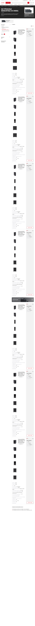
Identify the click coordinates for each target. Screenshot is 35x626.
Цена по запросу (29, 98)
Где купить (15, 4)
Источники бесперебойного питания (13, 6)
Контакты (19, 4)
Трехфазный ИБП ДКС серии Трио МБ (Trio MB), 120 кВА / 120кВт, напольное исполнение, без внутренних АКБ (21, 306)
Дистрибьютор (2, 0)
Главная (2, 6)
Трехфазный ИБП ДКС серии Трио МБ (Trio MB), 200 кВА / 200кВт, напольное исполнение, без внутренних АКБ (21, 441)
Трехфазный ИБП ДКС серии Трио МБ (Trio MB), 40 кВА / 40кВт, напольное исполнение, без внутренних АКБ (21, 31)
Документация (14, 93)
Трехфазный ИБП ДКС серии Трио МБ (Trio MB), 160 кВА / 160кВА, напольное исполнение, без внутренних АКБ (21, 374)
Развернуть (2, 15)
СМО (9, 0)
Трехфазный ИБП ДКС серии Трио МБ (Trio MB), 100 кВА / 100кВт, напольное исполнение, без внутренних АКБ (21, 233)
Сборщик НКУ (12, 0)
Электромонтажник (16, 0)
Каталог (5, 6)
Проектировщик (6, 0)
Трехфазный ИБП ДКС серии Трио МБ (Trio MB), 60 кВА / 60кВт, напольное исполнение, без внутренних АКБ (21, 99)
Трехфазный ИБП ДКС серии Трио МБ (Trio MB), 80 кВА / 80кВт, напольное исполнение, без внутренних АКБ (21, 166)
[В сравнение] (32, 96)
